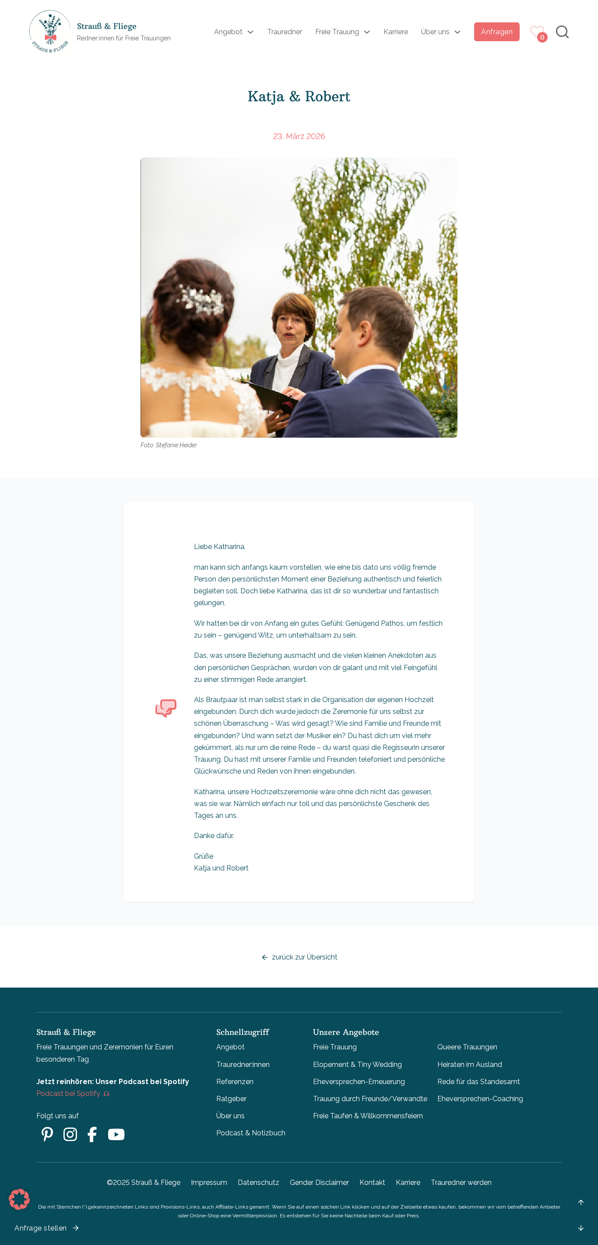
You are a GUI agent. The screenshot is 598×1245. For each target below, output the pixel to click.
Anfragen (497, 32)
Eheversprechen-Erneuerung (359, 1081)
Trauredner (284, 32)
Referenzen (234, 1081)
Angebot (228, 32)
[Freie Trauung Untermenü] (366, 32)
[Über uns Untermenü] (457, 32)
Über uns (435, 32)
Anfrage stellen (40, 1228)
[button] (19, 1199)
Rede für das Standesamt (478, 1081)
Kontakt (372, 1182)
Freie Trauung (337, 32)
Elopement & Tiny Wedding (357, 1064)
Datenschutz (258, 1182)
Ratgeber (231, 1099)
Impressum (209, 1182)
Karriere (395, 32)
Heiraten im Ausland (469, 1064)
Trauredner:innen (243, 1064)
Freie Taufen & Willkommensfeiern (368, 1116)
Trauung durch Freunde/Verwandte (370, 1099)
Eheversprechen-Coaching (480, 1099)
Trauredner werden (461, 1182)
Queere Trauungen (467, 1047)
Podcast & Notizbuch (250, 1133)
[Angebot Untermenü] (250, 32)
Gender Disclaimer (319, 1182)
